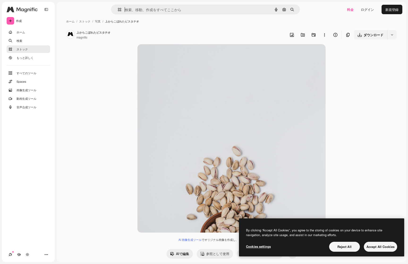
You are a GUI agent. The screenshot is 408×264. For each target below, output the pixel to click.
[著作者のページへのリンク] (70, 34)
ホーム (70, 21)
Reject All (344, 246)
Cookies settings (258, 246)
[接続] (10, 254)
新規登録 (392, 9)
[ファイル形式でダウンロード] (392, 34)
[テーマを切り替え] (27, 254)
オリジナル (170, 53)
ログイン (367, 9)
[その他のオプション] (324, 34)
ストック (84, 21)
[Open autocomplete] (117, 9)
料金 (350, 9)
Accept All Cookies (380, 246)
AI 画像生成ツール (190, 240)
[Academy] (19, 254)
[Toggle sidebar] (46, 9)
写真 (98, 21)
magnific (81, 37)
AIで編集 (182, 253)
